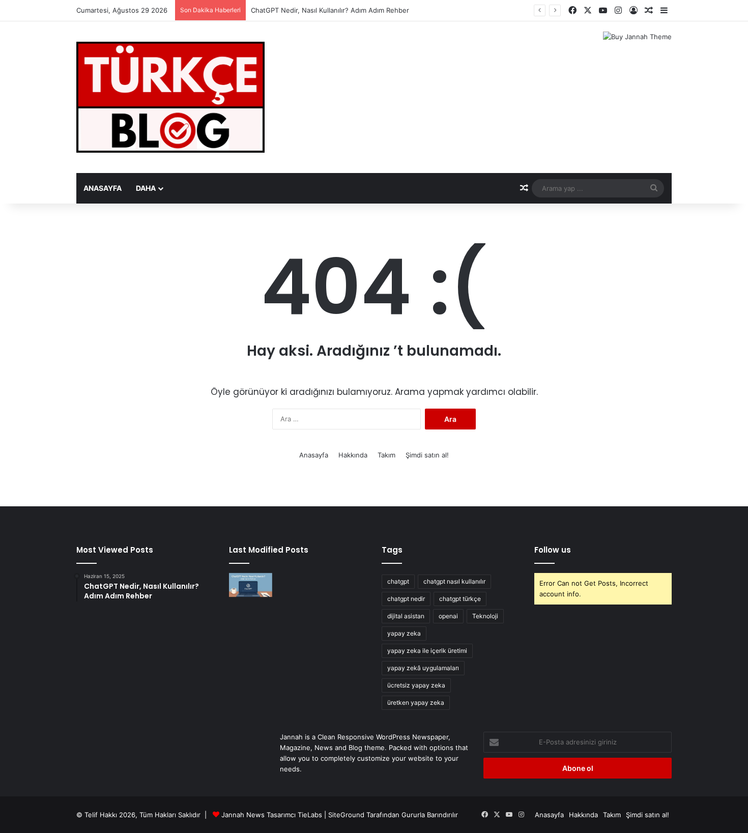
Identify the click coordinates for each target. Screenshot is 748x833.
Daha (146, 188)
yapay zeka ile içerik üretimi (427, 650)
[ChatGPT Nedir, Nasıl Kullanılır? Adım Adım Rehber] (250, 585)
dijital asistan (405, 616)
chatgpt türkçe (460, 598)
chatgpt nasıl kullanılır (454, 581)
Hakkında (352, 455)
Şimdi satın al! (427, 455)
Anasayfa (102, 188)
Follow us (552, 549)
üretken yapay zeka (415, 702)
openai (448, 616)
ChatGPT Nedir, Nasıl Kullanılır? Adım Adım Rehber (330, 10)
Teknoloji (485, 616)
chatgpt (398, 581)
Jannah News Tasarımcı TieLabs (271, 815)
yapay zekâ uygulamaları (423, 668)
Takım (386, 455)
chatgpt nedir (406, 598)
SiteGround (346, 815)
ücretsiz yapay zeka (416, 685)
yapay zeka (404, 633)
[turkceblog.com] (170, 97)
